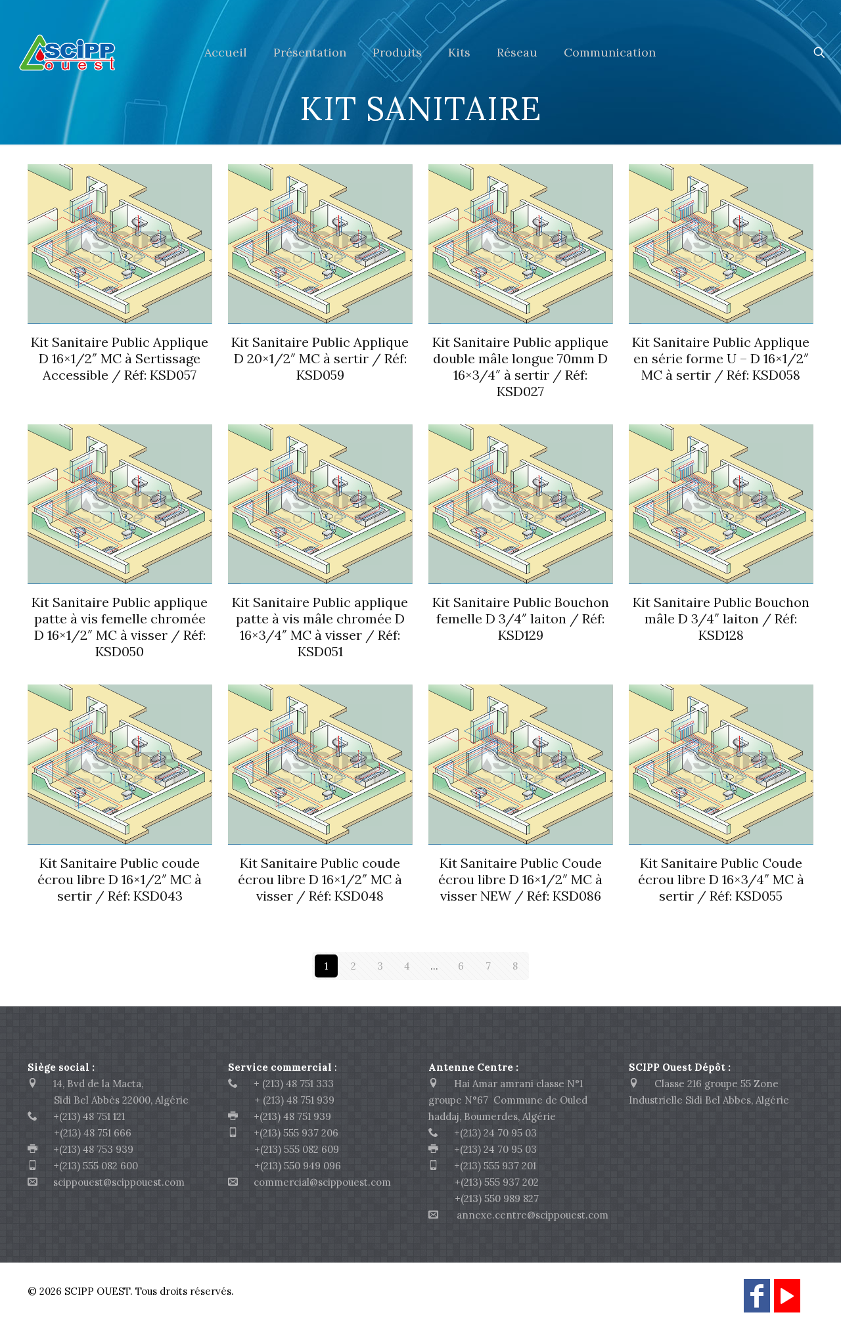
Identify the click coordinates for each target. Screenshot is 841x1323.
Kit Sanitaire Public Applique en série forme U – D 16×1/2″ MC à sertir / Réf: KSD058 (720, 358)
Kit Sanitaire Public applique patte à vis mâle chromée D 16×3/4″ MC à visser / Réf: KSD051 (320, 627)
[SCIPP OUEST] (92, 52)
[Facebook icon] (757, 1301)
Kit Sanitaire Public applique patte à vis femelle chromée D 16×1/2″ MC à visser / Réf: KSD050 (120, 627)
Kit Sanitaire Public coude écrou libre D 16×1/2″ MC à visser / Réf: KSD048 (320, 879)
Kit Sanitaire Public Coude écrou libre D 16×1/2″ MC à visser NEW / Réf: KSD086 (520, 879)
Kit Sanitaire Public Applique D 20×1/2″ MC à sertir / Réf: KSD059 (320, 358)
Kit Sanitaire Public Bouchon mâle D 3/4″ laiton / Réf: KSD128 (721, 618)
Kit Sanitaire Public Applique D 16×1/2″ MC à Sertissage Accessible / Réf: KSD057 (119, 358)
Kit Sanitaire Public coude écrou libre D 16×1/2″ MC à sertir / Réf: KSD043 (119, 879)
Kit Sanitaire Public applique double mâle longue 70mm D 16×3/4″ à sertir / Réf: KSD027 (520, 366)
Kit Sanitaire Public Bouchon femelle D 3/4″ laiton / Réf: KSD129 (520, 618)
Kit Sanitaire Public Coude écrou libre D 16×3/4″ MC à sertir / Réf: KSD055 (721, 879)
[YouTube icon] (787, 1301)
